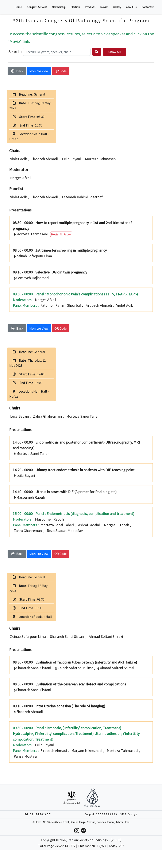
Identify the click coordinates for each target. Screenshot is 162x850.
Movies (104, 7)
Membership (59, 7)
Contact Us (148, 7)
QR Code (60, 71)
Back (19, 71)
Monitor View (38, 71)
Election (75, 7)
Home (18, 7)
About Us (131, 7)
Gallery (117, 7)
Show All (114, 52)
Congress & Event (37, 7)
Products (90, 7)
